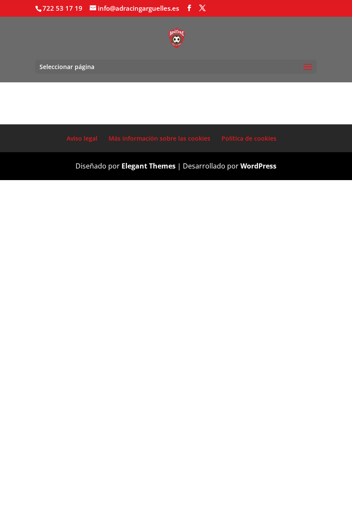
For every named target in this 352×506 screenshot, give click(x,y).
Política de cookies (249, 138)
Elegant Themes (148, 166)
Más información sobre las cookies (159, 138)
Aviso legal (82, 138)
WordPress (258, 166)
